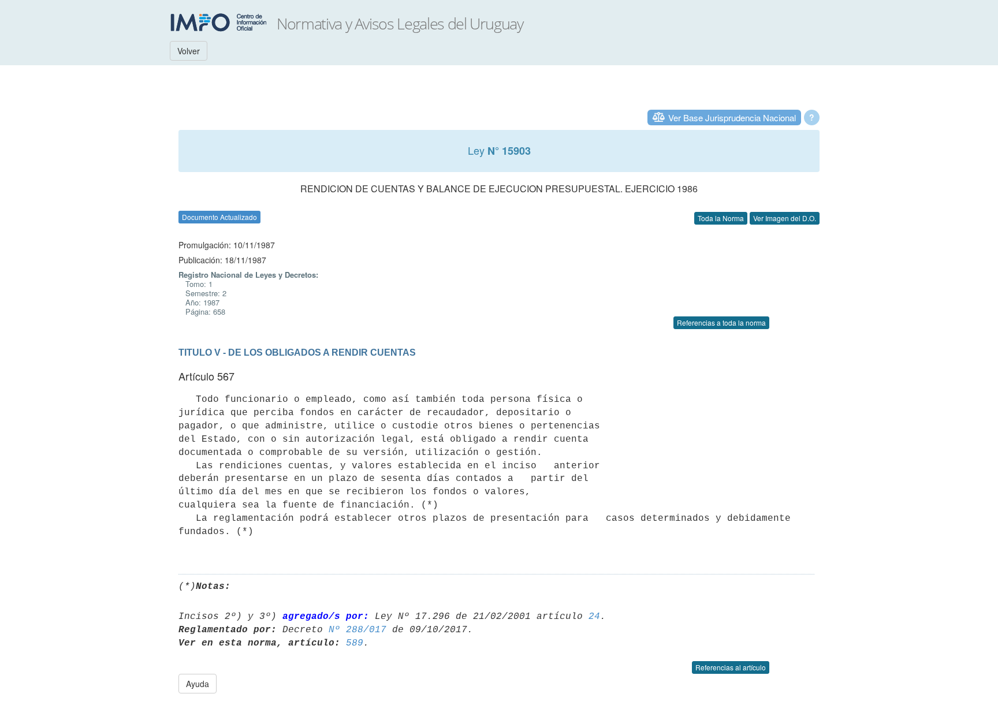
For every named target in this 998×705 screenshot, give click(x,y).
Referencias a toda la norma (721, 322)
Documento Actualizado (219, 217)
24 (594, 616)
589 (354, 643)
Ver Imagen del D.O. (784, 218)
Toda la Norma (721, 218)
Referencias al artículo (730, 667)
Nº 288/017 (357, 630)
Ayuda (197, 683)
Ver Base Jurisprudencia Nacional (732, 117)
